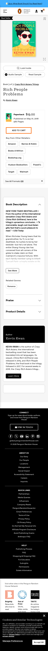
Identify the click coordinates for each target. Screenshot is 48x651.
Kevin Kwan (11, 100)
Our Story (24, 456)
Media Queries (24, 497)
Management (24, 467)
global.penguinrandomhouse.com (24, 441)
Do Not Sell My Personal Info (24, 526)
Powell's (37, 164)
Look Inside (25, 68)
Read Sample (35, 74)
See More (12, 270)
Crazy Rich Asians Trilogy (27, 84)
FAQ (24, 552)
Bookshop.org (14, 157)
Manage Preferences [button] (13, 641)
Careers (24, 478)
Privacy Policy (24, 519)
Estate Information (24, 570)
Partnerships (24, 494)
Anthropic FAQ (24, 536)
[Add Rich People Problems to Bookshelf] (44, 18)
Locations (24, 464)
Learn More (14, 376)
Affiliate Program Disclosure (24, 529)
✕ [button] (44, 616)
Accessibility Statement (24, 474)
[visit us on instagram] (38, 436)
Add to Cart (18, 130)
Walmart (24, 171)
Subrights (24, 563)
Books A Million (15, 150)
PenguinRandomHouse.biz (24, 508)
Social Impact (24, 471)
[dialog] (24, 631)
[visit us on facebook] (11, 436)
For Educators (24, 559)
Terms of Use (24, 515)
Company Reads (24, 504)
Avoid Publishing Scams (24, 533)
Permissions (24, 567)
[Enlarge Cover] (44, 59)
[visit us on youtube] (22, 436)
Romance (11, 286)
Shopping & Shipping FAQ (24, 556)
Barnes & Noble (29, 144)
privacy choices (8, 636)
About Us (24, 453)
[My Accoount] (36, 11)
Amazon (12, 144)
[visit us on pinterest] (33, 436)
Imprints (24, 481)
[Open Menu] (5, 11)
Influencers (24, 501)
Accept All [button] (39, 642)
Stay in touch (25, 427)
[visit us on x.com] (16, 436)
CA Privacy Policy (24, 522)
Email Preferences (24, 512)
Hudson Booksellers (18, 164)
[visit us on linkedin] (27, 436)
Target (11, 171)
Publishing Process (24, 549)
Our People (24, 460)
